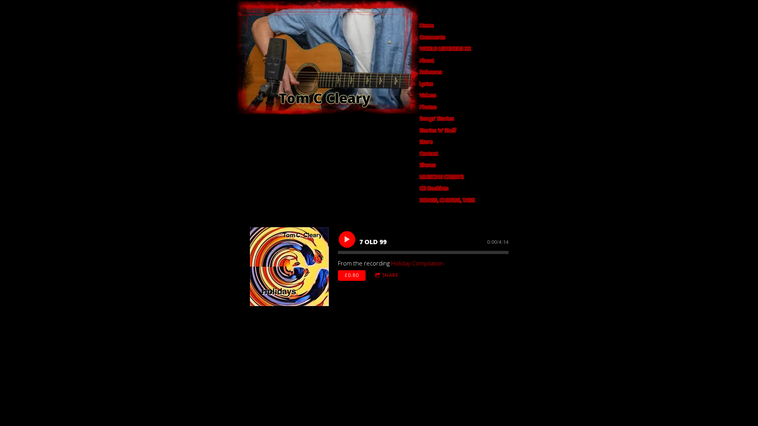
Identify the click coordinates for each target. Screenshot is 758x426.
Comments (432, 37)
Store (426, 141)
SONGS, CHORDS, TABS (447, 200)
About (427, 60)
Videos (428, 95)
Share (390, 275)
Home (427, 25)
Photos (428, 106)
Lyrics (426, 83)
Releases (431, 71)
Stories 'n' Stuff (438, 130)
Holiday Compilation (417, 263)
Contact (429, 153)
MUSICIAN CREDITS (442, 176)
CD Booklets (434, 188)
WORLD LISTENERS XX (445, 48)
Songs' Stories (437, 118)
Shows (428, 164)
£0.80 (352, 275)
